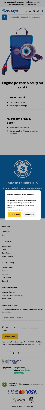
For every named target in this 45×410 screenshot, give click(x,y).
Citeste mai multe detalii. (15, 210)
